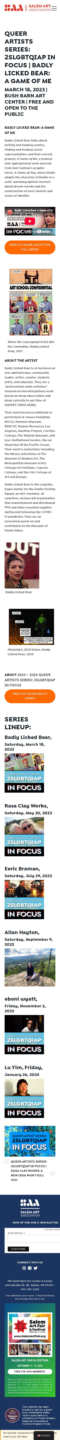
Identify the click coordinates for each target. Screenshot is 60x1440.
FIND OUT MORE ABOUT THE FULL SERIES (29, 247)
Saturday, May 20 (22, 812)
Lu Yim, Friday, (24, 1067)
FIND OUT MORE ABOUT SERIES (30, 696)
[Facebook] (30, 1268)
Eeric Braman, (22, 869)
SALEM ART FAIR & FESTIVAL (30, 1360)
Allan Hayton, (22, 932)
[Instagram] (24, 1268)
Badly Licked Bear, (28, 737)
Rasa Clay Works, (26, 806)
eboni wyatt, (21, 999)
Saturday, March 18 (24, 744)
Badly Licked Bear (22, 127)
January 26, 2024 (22, 1074)
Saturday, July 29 (22, 875)
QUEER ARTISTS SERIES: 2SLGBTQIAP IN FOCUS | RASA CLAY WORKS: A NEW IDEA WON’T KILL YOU (29, 1171)
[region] (30, 1351)
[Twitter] (36, 1268)
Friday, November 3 (25, 1006)
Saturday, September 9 (28, 939)
